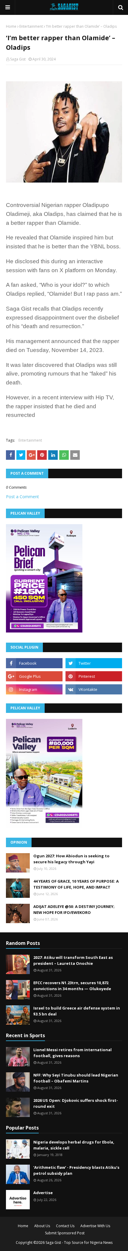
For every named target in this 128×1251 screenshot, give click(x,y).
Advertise (43, 1192)
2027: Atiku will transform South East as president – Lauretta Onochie (73, 960)
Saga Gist (18, 59)
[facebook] (34, 663)
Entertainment (31, 26)
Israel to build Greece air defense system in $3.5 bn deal (76, 1011)
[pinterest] (93, 676)
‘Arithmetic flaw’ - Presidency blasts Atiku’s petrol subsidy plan (76, 1170)
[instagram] (34, 689)
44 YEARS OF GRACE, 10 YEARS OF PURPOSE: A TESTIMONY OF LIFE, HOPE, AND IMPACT (76, 884)
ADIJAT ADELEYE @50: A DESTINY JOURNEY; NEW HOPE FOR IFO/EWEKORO (74, 909)
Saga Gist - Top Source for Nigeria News (79, 1242)
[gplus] (34, 676)
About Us (42, 1225)
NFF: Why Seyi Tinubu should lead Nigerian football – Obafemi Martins (75, 1078)
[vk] (93, 689)
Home (11, 26)
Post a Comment (22, 496)
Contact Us (65, 1225)
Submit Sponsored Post (65, 1233)
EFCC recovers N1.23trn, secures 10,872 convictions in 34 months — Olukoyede (72, 985)
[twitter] (93, 663)
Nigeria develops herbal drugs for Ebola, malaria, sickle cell (73, 1145)
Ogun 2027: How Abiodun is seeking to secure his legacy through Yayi (71, 858)
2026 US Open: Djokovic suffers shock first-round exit (75, 1103)
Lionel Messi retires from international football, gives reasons (72, 1052)
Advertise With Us (95, 1225)
